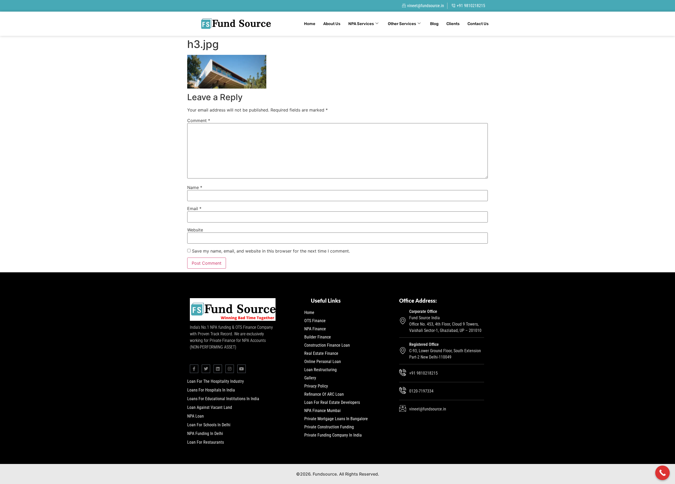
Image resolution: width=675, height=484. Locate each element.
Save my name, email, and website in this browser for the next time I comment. (271, 251)
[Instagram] (229, 369)
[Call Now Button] (662, 473)
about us (331, 23)
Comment (198, 120)
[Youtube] (241, 369)
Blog (434, 23)
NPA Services (361, 23)
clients (453, 23)
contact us (478, 23)
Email (194, 208)
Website (195, 230)
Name (194, 187)
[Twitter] (206, 369)
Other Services (402, 23)
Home (309, 23)
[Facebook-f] (194, 369)
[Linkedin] (218, 369)
